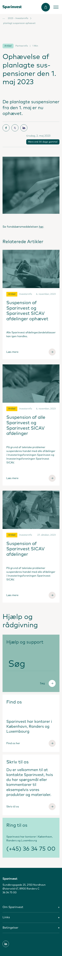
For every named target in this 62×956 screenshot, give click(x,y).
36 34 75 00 (10, 892)
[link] (12, 7)
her (41, 226)
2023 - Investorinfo (18, 18)
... (4, 18)
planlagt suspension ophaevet (19, 23)
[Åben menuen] (55, 7)
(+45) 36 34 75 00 (30, 849)
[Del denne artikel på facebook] (6, 127)
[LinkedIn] (6, 944)
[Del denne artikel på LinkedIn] (23, 127)
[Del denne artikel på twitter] (14, 127)
